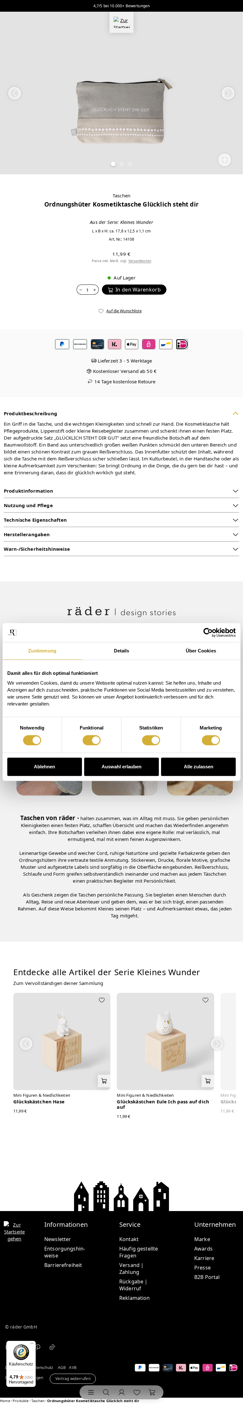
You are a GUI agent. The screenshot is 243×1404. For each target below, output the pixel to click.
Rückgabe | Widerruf (133, 1285)
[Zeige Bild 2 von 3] (121, 164)
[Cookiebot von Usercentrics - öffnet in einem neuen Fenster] (208, 632)
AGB (62, 1367)
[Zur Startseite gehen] (121, 22)
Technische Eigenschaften (35, 520)
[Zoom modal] (224, 159)
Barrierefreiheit (63, 1265)
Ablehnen (44, 766)
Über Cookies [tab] (201, 650)
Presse (202, 1267)
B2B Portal (207, 1277)
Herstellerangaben (27, 534)
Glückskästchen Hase (39, 1101)
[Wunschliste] (136, 1392)
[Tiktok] (52, 1346)
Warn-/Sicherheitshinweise (37, 549)
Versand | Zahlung (131, 1268)
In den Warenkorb (138, 289)
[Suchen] (106, 1392)
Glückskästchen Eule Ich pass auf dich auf (163, 1104)
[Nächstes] (228, 93)
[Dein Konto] (121, 1392)
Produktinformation (28, 491)
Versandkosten (139, 261)
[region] (121, 93)
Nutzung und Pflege (28, 505)
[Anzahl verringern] (80, 290)
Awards (203, 1248)
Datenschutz (41, 1367)
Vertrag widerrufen (72, 1378)
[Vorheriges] (14, 93)
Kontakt (129, 1239)
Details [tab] (121, 650)
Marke (202, 1239)
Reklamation (134, 1297)
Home (5, 1401)
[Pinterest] (37, 1346)
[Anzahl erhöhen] (95, 290)
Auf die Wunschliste (123, 311)
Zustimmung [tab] (42, 650)
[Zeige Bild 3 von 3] (130, 164)
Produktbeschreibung (30, 413)
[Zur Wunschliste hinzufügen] (101, 1001)
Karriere (204, 1258)
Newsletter (57, 1239)
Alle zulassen (198, 766)
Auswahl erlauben (121, 766)
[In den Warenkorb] (104, 1081)
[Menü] (91, 1392)
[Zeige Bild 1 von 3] (113, 164)
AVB (72, 1367)
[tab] (106, 977)
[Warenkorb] (152, 1392)
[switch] (92, 740)
